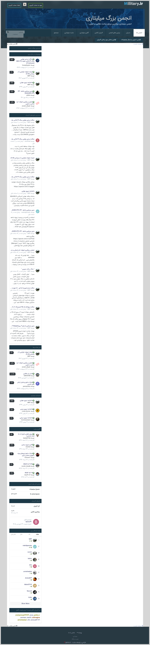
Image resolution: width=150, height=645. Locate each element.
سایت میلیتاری (69, 33)
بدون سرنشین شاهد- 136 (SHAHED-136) (26, 92)
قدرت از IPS (75, 639)
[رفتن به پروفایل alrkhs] (37, 92)
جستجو (56, 33)
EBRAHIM (27, 376)
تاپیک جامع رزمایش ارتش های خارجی (25, 383)
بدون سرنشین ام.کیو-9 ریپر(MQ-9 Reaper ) (22, 326)
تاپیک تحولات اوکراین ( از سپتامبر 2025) (26, 73)
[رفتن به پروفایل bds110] (35, 560)
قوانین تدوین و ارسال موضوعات (131, 40)
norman (23, 617)
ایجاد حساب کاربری (14, 5)
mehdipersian (26, 212)
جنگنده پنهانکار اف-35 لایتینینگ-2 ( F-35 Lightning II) (22, 307)
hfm (30, 565)
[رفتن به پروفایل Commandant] (37, 419)
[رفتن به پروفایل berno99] (36, 522)
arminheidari (27, 571)
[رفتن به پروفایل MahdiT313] (35, 586)
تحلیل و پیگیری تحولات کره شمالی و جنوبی (25, 103)
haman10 (28, 457)
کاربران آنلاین (99, 33)
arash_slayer (26, 106)
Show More (25, 604)
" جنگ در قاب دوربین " (27, 269)
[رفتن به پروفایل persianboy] (37, 384)
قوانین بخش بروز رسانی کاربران (106, 40)
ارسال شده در (18, 122)
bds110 (30, 558)
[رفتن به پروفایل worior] (35, 553)
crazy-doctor (26, 411)
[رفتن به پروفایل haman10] (37, 455)
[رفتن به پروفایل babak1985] (37, 435)
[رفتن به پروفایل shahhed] (37, 140)
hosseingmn (26, 65)
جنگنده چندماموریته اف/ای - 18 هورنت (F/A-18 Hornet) (22, 288)
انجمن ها (139, 33)
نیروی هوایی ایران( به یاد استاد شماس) (26, 435)
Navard (29, 591)
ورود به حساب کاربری (36, 5)
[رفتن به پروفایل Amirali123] (35, 579)
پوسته (80, 633)
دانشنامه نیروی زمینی (26, 409)
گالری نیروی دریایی (27, 445)
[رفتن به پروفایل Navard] (35, 592)
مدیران (128, 33)
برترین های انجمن (114, 33)
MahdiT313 (28, 584)
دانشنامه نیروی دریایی (26, 418)
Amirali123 (28, 578)
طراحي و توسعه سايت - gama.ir (75, 642)
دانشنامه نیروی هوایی (26, 82)
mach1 (29, 617)
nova (31, 615)
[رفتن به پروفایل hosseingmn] (37, 60)
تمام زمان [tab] (13, 534)
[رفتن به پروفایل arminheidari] (35, 573)
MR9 (29, 76)
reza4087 (27, 475)
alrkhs (28, 95)
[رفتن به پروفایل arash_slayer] (37, 103)
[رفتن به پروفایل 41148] (35, 599)
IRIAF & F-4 (29, 473)
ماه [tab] (29, 534)
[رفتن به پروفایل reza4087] (37, 474)
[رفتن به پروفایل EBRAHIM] (37, 375)
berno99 (28, 522)
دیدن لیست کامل (21, 610)
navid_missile (26, 466)
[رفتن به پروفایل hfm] (35, 566)
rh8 (29, 620)
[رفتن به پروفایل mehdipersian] (37, 211)
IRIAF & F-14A (28, 464)
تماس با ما (71, 633)
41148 (30, 597)
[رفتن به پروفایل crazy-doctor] (37, 410)
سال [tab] (21, 534)
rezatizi (28, 447)
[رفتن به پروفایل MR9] (37, 73)
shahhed (28, 141)
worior (30, 552)
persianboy (27, 386)
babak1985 (27, 438)
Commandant (26, 420)
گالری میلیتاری (84, 33)
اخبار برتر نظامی (28, 374)
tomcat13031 (35, 620)
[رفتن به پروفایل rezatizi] (37, 446)
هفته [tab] (37, 534)
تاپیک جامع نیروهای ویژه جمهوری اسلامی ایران (26, 454)
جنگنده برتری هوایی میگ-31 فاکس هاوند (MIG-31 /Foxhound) (25, 61)
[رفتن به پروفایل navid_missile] (37, 465)
